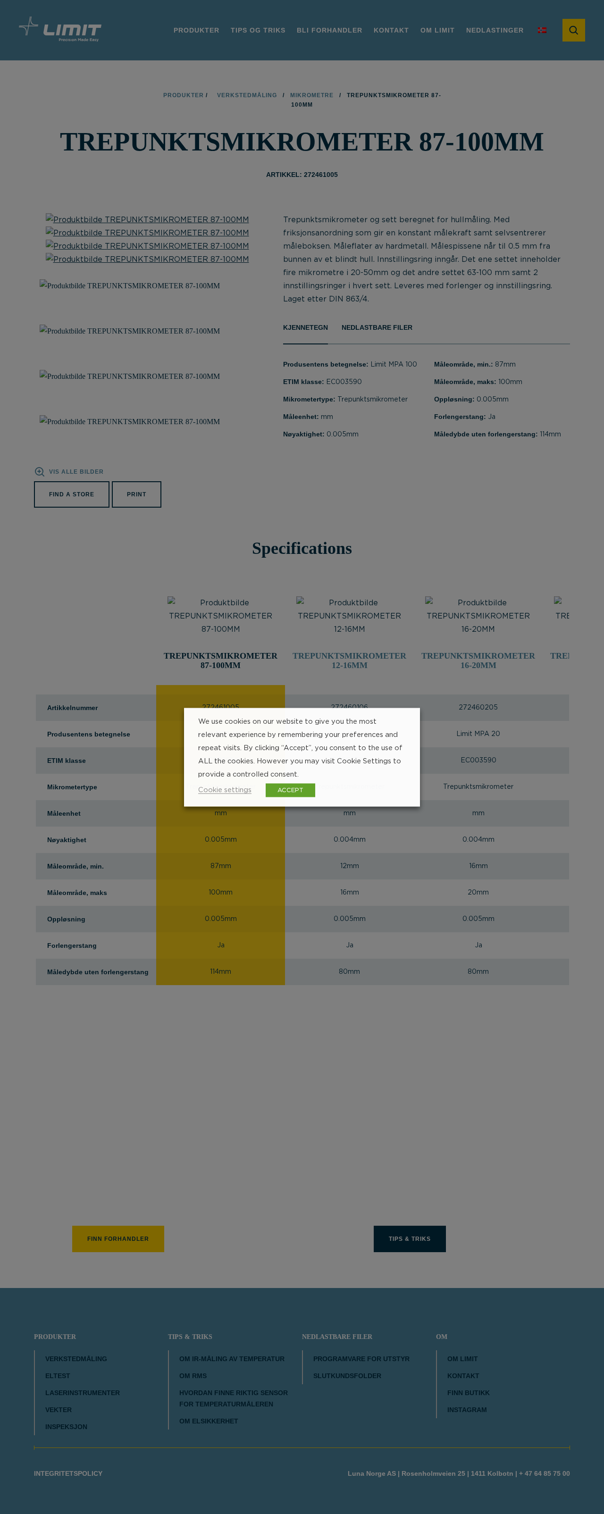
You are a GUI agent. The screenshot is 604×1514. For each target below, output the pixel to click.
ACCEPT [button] (290, 790)
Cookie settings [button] (225, 789)
